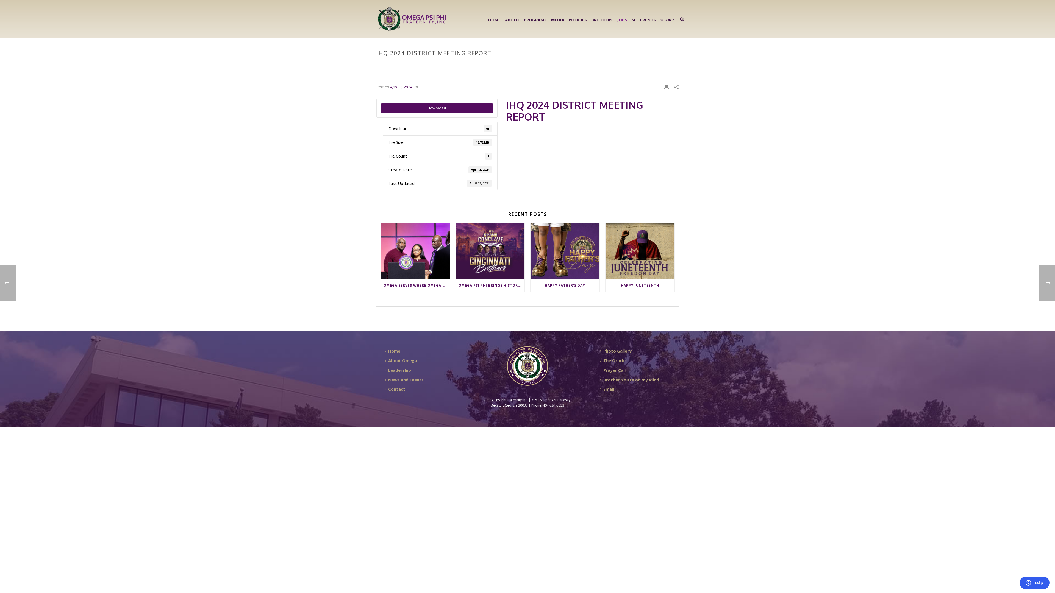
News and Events (406, 379)
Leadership (399, 370)
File (606, 64)
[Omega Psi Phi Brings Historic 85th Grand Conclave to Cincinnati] (490, 251)
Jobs (622, 20)
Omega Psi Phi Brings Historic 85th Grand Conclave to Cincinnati (492, 285)
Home (494, 20)
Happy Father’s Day (565, 285)
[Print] (666, 86)
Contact (396, 389)
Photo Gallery (617, 351)
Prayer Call (614, 370)
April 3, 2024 (401, 86)
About (512, 20)
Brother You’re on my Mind (631, 379)
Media (557, 20)
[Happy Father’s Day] (565, 251)
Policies (578, 20)
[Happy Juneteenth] (640, 251)
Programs (535, 20)
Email (608, 389)
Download (436, 107)
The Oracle (614, 360)
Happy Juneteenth (640, 285)
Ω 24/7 (667, 20)
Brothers (602, 20)
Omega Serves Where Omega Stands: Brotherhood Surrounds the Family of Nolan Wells (417, 285)
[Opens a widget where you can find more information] (1034, 583)
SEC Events (644, 20)
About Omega (402, 360)
